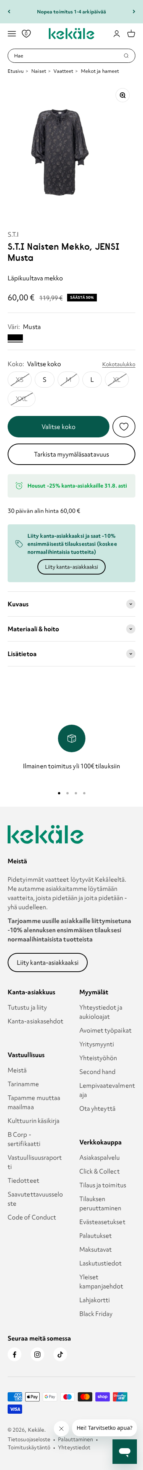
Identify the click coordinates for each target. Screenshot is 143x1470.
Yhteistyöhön (98, 1058)
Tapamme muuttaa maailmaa (34, 1102)
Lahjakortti (94, 1300)
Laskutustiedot (100, 1263)
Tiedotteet (23, 1180)
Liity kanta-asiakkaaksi (71, 566)
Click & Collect (99, 1171)
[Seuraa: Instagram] (37, 1354)
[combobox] (68, 55)
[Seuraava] (134, 12)
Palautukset (95, 1235)
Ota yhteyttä (97, 1108)
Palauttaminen (75, 1439)
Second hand (97, 1071)
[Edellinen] (9, 12)
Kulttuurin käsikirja (34, 1121)
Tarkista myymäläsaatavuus (71, 454)
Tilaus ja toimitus (102, 1185)
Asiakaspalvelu (99, 1157)
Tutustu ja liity (27, 1007)
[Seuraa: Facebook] (14, 1354)
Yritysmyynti (96, 1044)
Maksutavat (95, 1249)
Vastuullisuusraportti (35, 1162)
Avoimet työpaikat (105, 1030)
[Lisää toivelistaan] (123, 426)
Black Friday (96, 1314)
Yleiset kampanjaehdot (101, 1281)
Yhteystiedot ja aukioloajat (100, 1011)
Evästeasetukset (102, 1222)
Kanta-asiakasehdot (35, 1021)
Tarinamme (23, 1084)
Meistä (17, 1070)
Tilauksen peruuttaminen (100, 1203)
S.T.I (13, 234)
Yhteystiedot (74, 1447)
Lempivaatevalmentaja (107, 1090)
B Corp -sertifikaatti (24, 1139)
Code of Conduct (32, 1217)
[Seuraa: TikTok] (60, 1354)
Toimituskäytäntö (29, 1447)
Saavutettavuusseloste (35, 1198)
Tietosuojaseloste (29, 1439)
